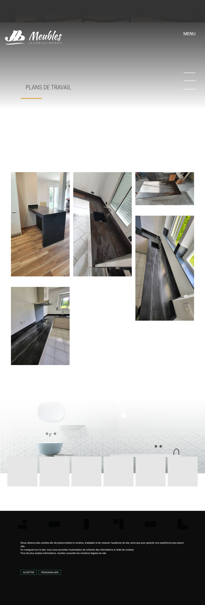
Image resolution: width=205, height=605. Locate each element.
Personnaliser (50, 572)
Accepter (28, 572)
